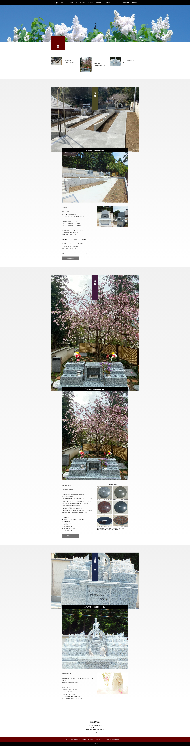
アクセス (117, 2)
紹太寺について (73, 2)
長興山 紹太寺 (57, 3)
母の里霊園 (82, 2)
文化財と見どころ (108, 2)
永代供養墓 (98, 2)
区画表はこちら (70, 258)
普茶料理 (90, 2)
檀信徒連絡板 (126, 2)
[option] (95, 177)
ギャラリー (134, 2)
